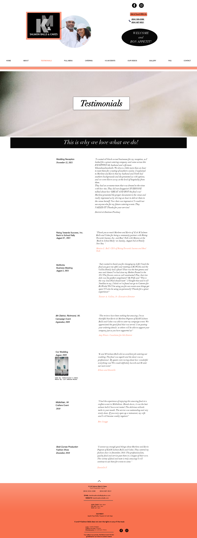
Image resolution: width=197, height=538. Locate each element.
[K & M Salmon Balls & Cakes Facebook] (134, 5)
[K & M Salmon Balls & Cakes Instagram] (141, 5)
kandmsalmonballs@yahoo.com (99, 495)
